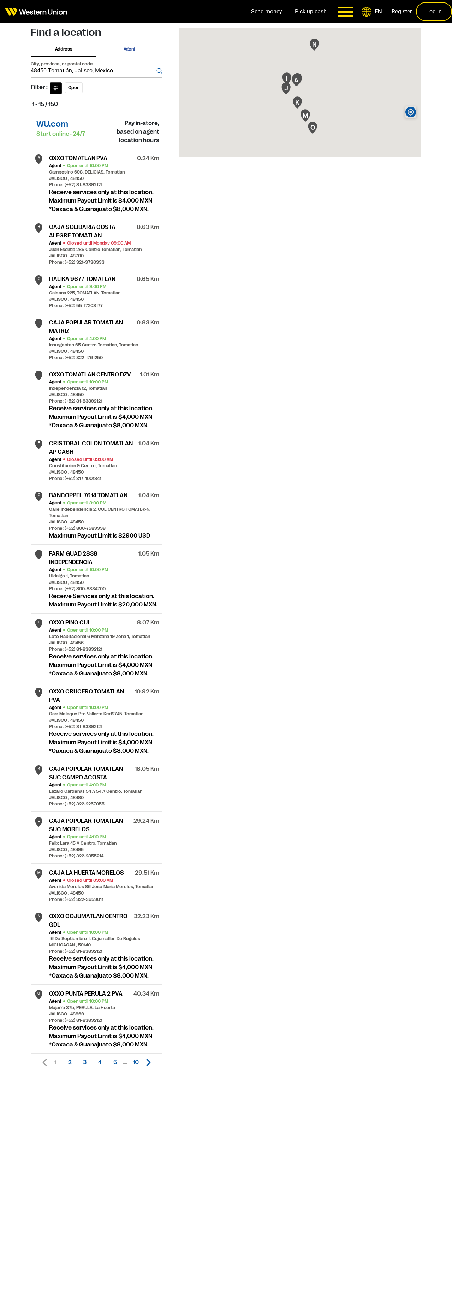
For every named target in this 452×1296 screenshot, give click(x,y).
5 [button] (115, 1062)
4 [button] (100, 1062)
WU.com (52, 123)
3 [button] (85, 1062)
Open (73, 87)
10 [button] (136, 1062)
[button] (372, 11)
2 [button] (70, 1062)
